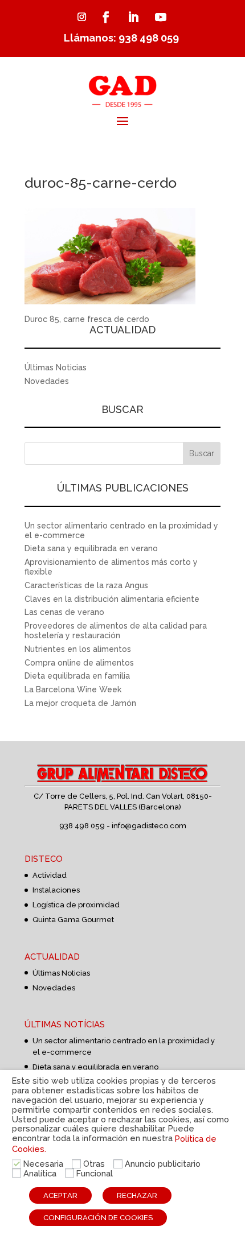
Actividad (49, 875)
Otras (94, 1163)
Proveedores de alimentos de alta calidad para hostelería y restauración (115, 630)
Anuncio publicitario (163, 1163)
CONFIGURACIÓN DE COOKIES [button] (98, 1217)
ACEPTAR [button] (60, 1195)
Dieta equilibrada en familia (77, 675)
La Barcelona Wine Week (72, 689)
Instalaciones (56, 890)
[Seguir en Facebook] (106, 17)
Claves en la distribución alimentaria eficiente (111, 599)
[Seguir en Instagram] (81, 17)
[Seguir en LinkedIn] (133, 17)
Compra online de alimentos (79, 662)
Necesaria (43, 1163)
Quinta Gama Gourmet (73, 919)
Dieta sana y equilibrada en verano (91, 548)
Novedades (46, 381)
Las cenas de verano (64, 612)
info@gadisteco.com (149, 825)
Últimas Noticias (55, 367)
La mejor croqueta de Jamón (80, 703)
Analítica (39, 1173)
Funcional (94, 1173)
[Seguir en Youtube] (160, 17)
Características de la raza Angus (86, 585)
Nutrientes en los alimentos (77, 649)
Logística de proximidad (76, 905)
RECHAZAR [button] (137, 1195)
